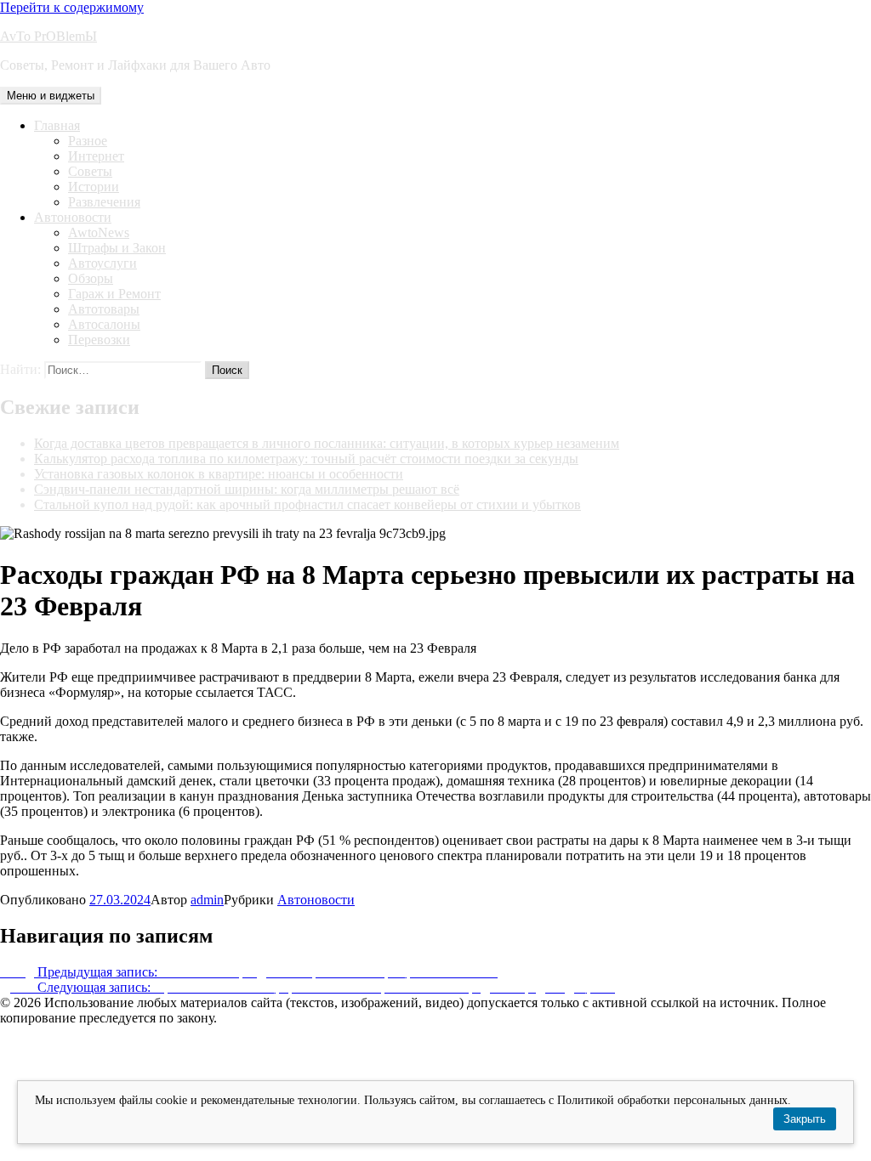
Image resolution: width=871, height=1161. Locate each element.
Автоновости (72, 217)
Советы (90, 171)
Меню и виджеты (50, 95)
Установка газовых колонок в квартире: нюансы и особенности (218, 474)
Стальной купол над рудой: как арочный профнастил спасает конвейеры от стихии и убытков (307, 504)
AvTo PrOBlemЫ (48, 36)
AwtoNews (98, 232)
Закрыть (804, 1119)
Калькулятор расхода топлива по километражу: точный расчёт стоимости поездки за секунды (306, 458)
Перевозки (99, 339)
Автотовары (103, 309)
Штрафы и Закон (117, 248)
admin (207, 899)
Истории (93, 186)
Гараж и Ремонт (114, 293)
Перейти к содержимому (72, 7)
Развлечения (104, 202)
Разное (87, 140)
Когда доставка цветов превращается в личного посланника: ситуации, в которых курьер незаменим (326, 443)
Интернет (96, 156)
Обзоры (90, 278)
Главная (57, 125)
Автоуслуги (102, 263)
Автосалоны (104, 324)
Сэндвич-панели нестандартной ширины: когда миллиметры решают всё (246, 489)
